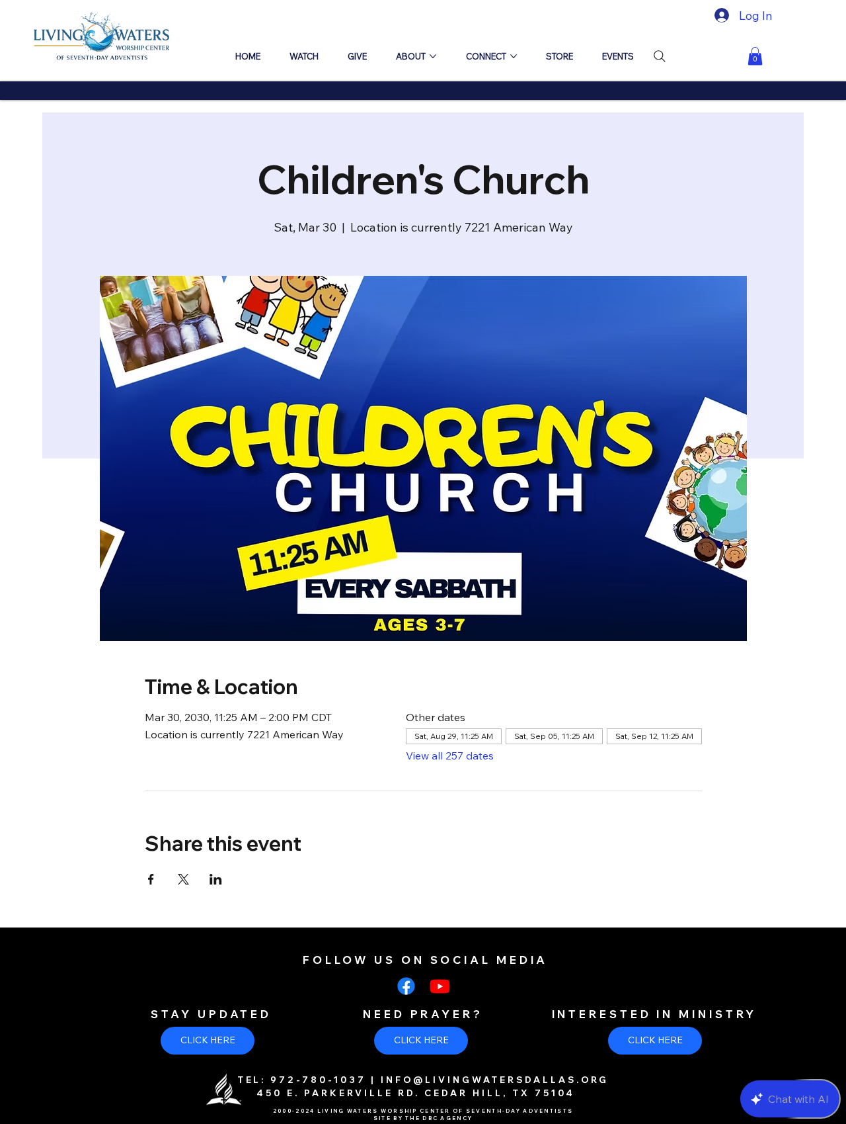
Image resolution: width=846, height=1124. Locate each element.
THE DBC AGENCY (439, 1118)
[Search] (659, 56)
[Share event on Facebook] (151, 879)
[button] (755, 56)
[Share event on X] (183, 879)
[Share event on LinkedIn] (216, 879)
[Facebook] (406, 986)
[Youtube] (439, 986)
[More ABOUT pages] (433, 56)
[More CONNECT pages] (513, 56)
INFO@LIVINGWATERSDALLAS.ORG (495, 1079)
